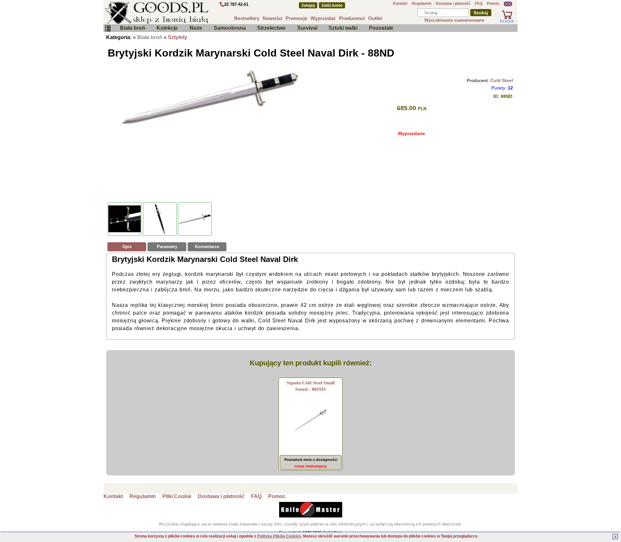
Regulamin (421, 3)
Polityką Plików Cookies (279, 536)
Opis (127, 246)
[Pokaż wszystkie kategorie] (107, 28)
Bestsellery (246, 18)
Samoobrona (230, 28)
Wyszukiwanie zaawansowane (454, 20)
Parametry (167, 246)
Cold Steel (501, 80)
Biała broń (132, 28)
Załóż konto (332, 5)
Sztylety (177, 37)
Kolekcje (167, 28)
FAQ (479, 3)
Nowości (272, 18)
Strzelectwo (271, 28)
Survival (307, 28)
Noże (196, 28)
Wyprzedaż (323, 18)
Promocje (296, 18)
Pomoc (493, 3)
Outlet (375, 18)
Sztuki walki (343, 28)
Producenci (352, 18)
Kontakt (400, 3)
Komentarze (207, 246)
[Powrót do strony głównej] (176, 13)
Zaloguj (308, 5)
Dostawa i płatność (453, 3)
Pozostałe (381, 28)
